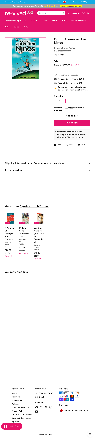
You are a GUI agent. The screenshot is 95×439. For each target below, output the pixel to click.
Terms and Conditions (22, 414)
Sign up (70, 137)
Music (64, 21)
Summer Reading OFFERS (15, 21)
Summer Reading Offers (15, 2)
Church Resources (79, 21)
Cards (16, 27)
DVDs (7, 27)
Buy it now (72, 122)
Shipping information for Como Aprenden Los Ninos (34, 163)
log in (80, 137)
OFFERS (34, 21)
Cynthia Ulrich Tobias (64, 48)
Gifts (26, 27)
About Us (16, 397)
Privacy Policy (18, 411)
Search (15, 393)
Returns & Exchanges (21, 418)
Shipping (69, 108)
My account (17, 421)
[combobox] (51, 13)
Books (54, 21)
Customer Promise (20, 407)
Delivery (15, 404)
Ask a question (13, 170)
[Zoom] (25, 58)
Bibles (44, 21)
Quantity (58, 96)
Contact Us (17, 400)
